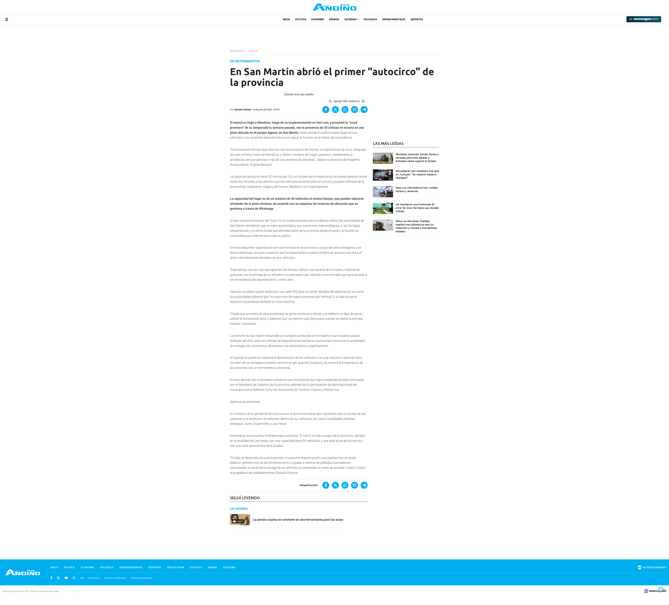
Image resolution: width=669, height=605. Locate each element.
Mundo (212, 567)
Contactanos (94, 577)
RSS (82, 577)
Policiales (370, 19)
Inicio (286, 19)
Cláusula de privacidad (141, 577)
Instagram (74, 577)
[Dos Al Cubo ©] (655, 592)
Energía (334, 19)
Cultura (253, 50)
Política (300, 19)
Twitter (58, 577)
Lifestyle (196, 567)
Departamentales (393, 19)
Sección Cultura (242, 109)
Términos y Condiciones (115, 577)
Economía (317, 19)
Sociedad (350, 19)
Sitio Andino (237, 50)
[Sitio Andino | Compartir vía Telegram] (364, 109)
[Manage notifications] (661, 589)
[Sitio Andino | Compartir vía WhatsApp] (344, 109)
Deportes (417, 19)
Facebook (51, 577)
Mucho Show (175, 567)
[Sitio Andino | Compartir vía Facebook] (325, 109)
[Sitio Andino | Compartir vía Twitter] (335, 109)
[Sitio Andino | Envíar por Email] (354, 109)
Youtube (66, 577)
